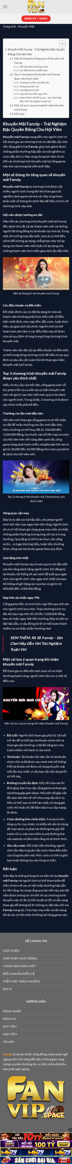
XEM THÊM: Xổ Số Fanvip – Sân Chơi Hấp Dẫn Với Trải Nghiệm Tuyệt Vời (40, 99)
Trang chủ (9, 26)
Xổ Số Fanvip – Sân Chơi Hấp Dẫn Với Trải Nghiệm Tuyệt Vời (36, 643)
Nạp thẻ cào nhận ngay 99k (33, 93)
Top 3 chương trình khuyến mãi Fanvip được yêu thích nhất (37, 76)
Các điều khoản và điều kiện (34, 70)
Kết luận (19, 113)
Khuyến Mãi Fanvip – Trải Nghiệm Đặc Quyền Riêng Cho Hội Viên (36, 52)
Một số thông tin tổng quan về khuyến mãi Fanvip (39, 60)
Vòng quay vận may (29, 86)
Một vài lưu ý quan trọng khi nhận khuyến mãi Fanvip (39, 107)
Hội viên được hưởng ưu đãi (34, 66)
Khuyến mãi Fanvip (16, 186)
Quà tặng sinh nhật (29, 90)
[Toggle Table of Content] (60, 44)
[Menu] (5, 6)
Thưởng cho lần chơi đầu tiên (34, 82)
